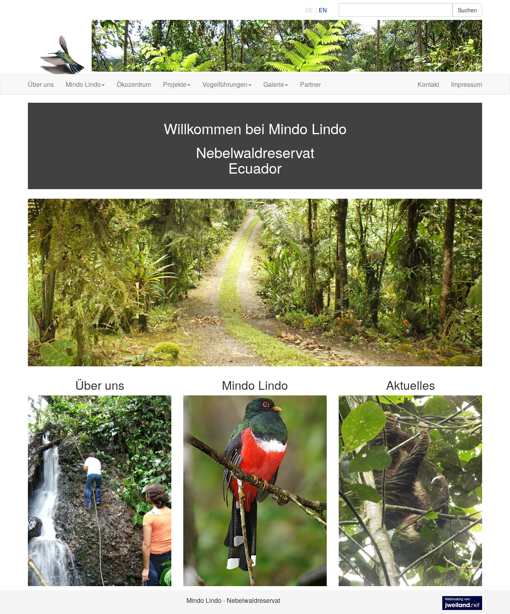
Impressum (466, 84)
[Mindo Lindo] (255, 47)
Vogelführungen (224, 84)
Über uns (41, 84)
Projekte (174, 84)
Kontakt (428, 84)
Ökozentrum (134, 84)
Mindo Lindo (83, 84)
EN (323, 10)
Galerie (273, 84)
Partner (310, 84)
